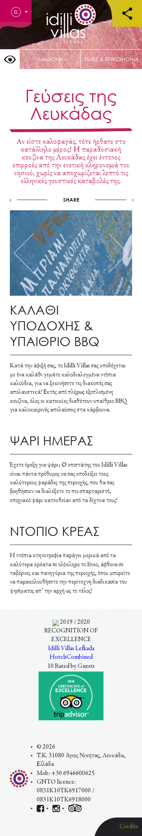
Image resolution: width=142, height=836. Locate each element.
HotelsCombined (71, 657)
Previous (24, 253)
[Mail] (91, 200)
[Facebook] (49, 200)
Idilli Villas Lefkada (71, 648)
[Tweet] (70, 200)
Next (118, 253)
